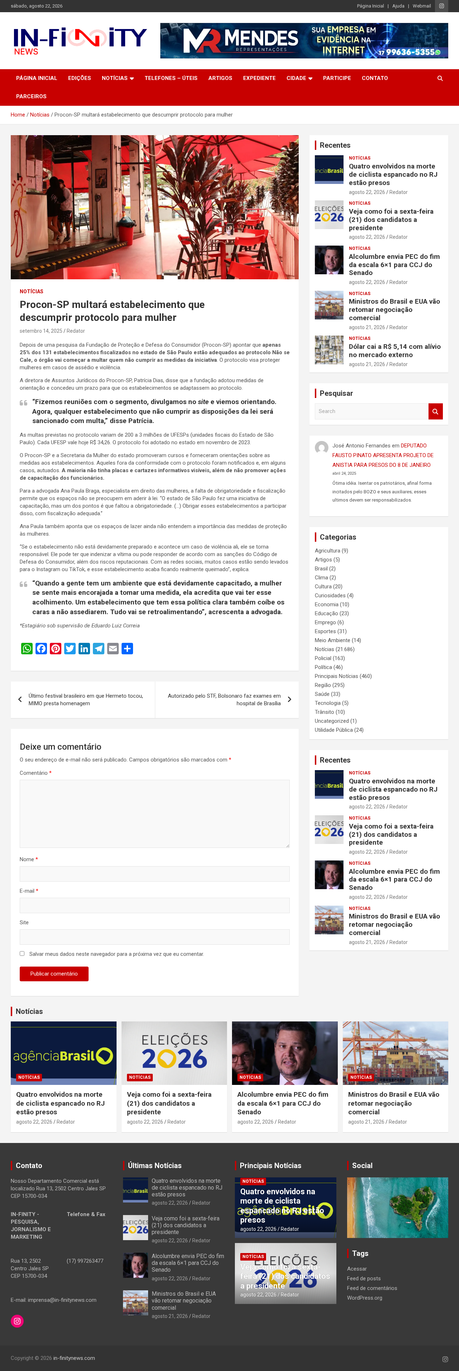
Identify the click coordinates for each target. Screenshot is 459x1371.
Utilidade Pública (334, 730)
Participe (337, 78)
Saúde (322, 694)
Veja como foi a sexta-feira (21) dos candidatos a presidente (391, 219)
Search (436, 411)
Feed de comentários (372, 1288)
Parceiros (31, 96)
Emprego (325, 622)
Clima (321, 577)
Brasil (321, 568)
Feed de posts (364, 1278)
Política (323, 667)
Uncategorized (332, 721)
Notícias (115, 78)
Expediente (259, 78)
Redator (76, 331)
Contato (375, 78)
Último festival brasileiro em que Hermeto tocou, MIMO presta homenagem (86, 700)
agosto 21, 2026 (367, 327)
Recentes (335, 145)
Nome (29, 859)
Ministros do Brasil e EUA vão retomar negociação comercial (394, 309)
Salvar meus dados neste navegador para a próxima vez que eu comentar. (116, 954)
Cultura (323, 586)
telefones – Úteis (171, 78)
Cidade (296, 78)
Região (323, 685)
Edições (79, 78)
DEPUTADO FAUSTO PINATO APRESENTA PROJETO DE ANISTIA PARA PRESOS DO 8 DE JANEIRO (383, 455)
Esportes (325, 631)
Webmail (422, 6)
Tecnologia (328, 703)
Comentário (36, 773)
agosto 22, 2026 (367, 192)
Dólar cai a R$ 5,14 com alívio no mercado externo (395, 350)
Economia (327, 604)
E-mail (29, 891)
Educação (326, 613)
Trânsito (324, 712)
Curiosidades (330, 595)
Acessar (357, 1269)
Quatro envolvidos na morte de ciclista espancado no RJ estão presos (393, 174)
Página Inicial (370, 6)
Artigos (220, 78)
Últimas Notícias (155, 1165)
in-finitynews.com (74, 1358)
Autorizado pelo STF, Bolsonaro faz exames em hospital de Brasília (224, 700)
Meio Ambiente (332, 640)
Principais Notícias (336, 676)
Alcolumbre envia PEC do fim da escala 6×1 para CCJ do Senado (394, 264)
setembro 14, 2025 (41, 331)
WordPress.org (364, 1298)
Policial (323, 658)
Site (24, 922)
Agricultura (327, 550)
